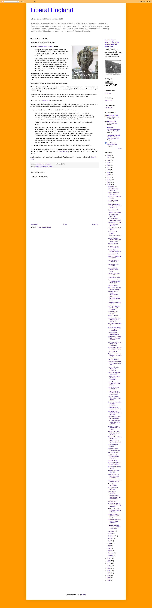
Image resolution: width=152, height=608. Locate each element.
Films (41, 166)
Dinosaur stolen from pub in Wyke (114, 274)
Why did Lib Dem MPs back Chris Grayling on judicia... (114, 505)
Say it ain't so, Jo (112, 351)
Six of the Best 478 (113, 359)
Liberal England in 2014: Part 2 (113, 201)
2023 (108, 162)
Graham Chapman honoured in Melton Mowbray (114, 398)
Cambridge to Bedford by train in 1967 (114, 373)
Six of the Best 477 (113, 452)
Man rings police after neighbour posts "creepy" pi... (114, 319)
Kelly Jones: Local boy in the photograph (114, 288)
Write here (108, 93)
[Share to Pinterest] (64, 164)
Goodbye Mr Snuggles (114, 212)
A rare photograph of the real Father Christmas (114, 308)
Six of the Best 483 (113, 210)
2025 (108, 158)
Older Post (95, 224)
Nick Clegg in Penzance (112, 492)
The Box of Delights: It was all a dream (114, 463)
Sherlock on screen (112, 144)
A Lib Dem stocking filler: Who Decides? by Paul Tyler (114, 526)
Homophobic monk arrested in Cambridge (113, 368)
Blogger (83, 594)
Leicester (45, 166)
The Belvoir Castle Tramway (113, 488)
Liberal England (52, 10)
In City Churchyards (112, 123)
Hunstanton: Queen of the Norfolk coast (114, 417)
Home (65, 224)
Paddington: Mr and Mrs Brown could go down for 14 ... (114, 521)
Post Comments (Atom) (44, 227)
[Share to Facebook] (62, 164)
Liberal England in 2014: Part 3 (113, 189)
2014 (108, 184)
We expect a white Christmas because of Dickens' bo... (114, 281)
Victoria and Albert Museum (44, 46)
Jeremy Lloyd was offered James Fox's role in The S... (114, 239)
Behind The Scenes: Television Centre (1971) (113, 516)
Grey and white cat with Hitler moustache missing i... (114, 224)
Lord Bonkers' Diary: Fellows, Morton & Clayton (114, 427)
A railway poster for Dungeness (113, 388)
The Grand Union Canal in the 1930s (114, 437)
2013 (108, 558)
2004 (108, 580)
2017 (108, 177)
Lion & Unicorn (111, 143)
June (109, 543)
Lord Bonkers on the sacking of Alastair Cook (114, 298)
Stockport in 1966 (113, 460)
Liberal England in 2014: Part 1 (113, 215)
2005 (108, 578)
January (110, 555)
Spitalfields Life (111, 121)
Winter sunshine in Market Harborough (114, 219)
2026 (108, 155)
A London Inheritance (113, 135)
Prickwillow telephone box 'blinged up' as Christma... (114, 422)
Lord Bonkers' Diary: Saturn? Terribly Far (114, 441)
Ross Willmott (63, 151)
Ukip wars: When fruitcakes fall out (113, 333)
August (110, 538)
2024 (108, 160)
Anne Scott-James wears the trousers (114, 449)
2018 (108, 175)
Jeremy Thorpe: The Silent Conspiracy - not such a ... (114, 433)
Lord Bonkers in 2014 (114, 277)
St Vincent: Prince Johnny (113, 445)
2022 (108, 165)
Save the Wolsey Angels (112, 312)
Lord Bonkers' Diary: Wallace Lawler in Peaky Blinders (114, 393)
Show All (119, 148)
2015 (108, 182)
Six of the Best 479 (113, 315)
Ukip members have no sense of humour (114, 480)
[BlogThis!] (58, 164)
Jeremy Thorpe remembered (112, 484)
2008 (108, 570)
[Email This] (56, 164)
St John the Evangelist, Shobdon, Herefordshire (114, 403)
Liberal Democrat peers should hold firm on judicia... (114, 383)
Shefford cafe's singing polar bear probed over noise (114, 338)
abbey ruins (46, 100)
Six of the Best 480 (113, 285)
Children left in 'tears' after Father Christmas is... (114, 378)
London (50, 166)
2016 (108, 179)
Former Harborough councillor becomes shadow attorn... (114, 497)
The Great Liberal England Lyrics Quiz (114, 250)
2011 (108, 563)
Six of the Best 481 (113, 254)
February (111, 553)
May (109, 546)
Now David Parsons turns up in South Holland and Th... (113, 476)
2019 (108, 172)
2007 (108, 573)
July (109, 541)
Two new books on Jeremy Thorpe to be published (114, 413)
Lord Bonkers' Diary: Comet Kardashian (114, 408)
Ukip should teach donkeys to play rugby (113, 269)
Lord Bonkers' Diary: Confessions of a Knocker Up (113, 456)
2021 (108, 167)
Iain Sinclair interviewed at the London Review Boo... (114, 343)
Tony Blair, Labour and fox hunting (114, 257)
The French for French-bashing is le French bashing (114, 355)
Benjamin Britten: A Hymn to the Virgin (114, 246)
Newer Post (34, 224)
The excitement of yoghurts (113, 232)
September (111, 536)
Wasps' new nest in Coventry (113, 264)
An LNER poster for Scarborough (113, 261)
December (111, 186)
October (110, 533)
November (111, 531)
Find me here (108, 100)
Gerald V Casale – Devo (113, 117)
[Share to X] (60, 164)
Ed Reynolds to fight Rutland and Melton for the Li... (114, 510)
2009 (108, 568)
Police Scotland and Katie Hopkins (113, 193)
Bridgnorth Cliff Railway (114, 236)
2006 (108, 575)
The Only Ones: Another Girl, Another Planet (114, 348)
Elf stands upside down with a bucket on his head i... (114, 363)
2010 (108, 566)
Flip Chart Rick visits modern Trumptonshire (113, 293)
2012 (108, 561)
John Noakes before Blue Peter (113, 471)
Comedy (37, 166)
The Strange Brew (112, 115)
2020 (108, 170)
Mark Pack (110, 127)
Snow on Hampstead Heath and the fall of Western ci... (114, 206)
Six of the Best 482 (113, 243)
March (110, 550)
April (109, 548)
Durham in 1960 (112, 501)
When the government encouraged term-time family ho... (114, 329)
